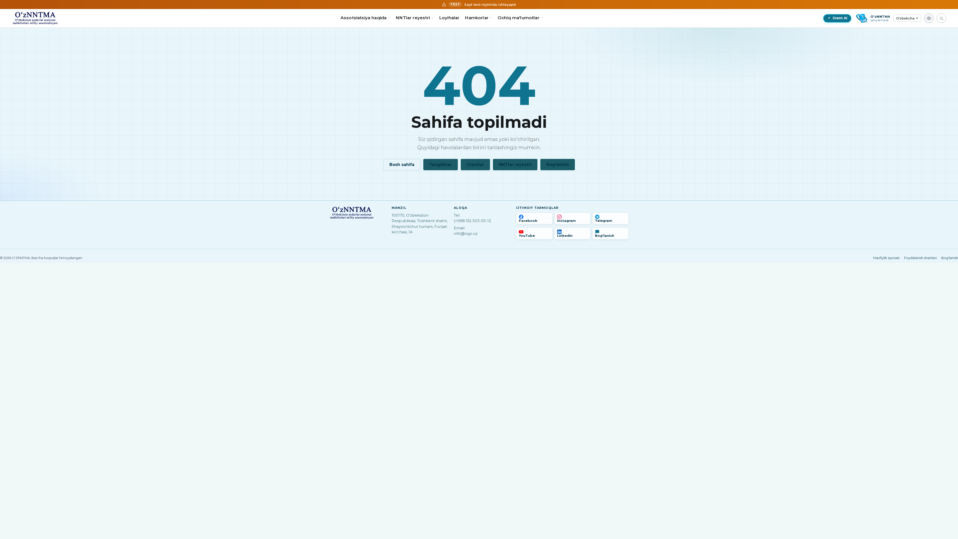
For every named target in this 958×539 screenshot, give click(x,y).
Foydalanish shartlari (920, 258)
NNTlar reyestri (515, 164)
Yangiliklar (440, 164)
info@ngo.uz (466, 233)
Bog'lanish (557, 164)
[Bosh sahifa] (35, 18)
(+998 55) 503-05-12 (472, 220)
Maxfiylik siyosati (886, 258)
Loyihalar (449, 17)
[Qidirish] (941, 18)
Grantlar (475, 164)
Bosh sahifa (401, 164)
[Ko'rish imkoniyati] (929, 18)
